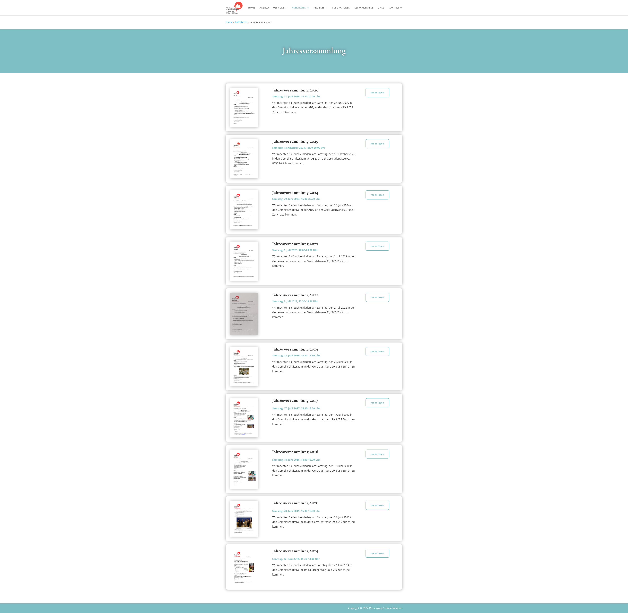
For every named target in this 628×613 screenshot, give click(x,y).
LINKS (381, 8)
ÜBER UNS (278, 8)
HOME (251, 8)
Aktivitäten (241, 22)
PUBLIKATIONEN (341, 8)
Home (229, 22)
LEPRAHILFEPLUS (363, 8)
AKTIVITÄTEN (299, 8)
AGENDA (264, 8)
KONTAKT (393, 8)
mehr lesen (377, 92)
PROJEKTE (319, 8)
